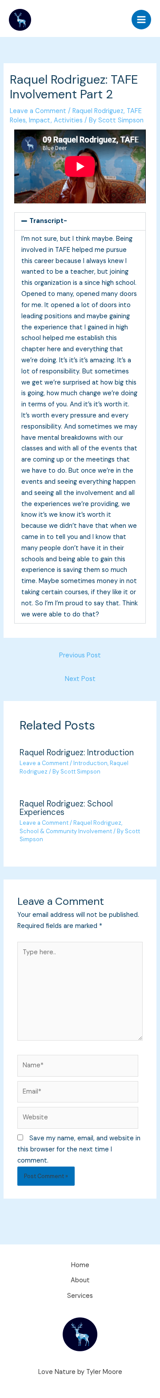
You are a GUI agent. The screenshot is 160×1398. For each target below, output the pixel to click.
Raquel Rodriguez (98, 111)
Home (80, 1265)
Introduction (90, 763)
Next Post (80, 679)
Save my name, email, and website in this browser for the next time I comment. (78, 1149)
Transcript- (48, 221)
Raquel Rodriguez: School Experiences (66, 807)
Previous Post (80, 655)
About (80, 1280)
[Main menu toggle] (141, 19)
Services (80, 1296)
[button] (80, 221)
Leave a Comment (38, 111)
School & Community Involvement (66, 831)
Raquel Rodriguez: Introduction (77, 752)
